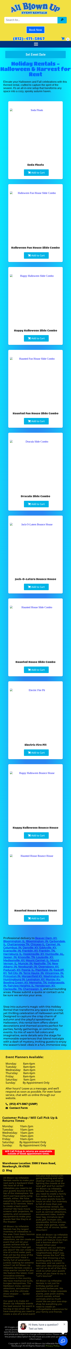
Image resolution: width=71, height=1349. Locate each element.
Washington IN (53, 976)
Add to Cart (38, 172)
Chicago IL (38, 944)
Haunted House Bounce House (35, 910)
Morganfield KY (32, 976)
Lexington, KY (35, 979)
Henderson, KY (45, 985)
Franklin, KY (30, 950)
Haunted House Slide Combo (35, 661)
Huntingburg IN (14, 979)
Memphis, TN (38, 982)
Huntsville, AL (54, 954)
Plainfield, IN (43, 969)
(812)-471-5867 (29, 38)
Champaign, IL (33, 989)
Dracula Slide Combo (35, 496)
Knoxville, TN (26, 957)
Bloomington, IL (14, 941)
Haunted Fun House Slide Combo (35, 413)
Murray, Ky (53, 979)
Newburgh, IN (27, 966)
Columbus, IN (12, 947)
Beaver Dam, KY (46, 938)
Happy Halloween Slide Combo (35, 330)
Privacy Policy (53, 1346)
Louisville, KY (44, 957)
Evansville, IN (12, 950)
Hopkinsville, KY (33, 954)
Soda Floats (35, 164)
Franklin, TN (47, 950)
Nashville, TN (42, 963)
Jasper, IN (10, 957)
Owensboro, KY (48, 966)
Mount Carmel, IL (37, 960)
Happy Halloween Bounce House (35, 827)
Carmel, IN (53, 944)
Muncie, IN (25, 963)
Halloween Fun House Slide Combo (35, 247)
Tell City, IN (15, 973)
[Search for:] (31, 20)
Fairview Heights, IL (21, 985)
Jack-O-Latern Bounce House (35, 579)
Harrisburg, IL (12, 954)
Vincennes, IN (54, 973)
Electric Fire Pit (36, 744)
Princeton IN (11, 976)
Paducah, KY (11, 969)
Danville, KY (30, 947)
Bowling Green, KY (15, 982)
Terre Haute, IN (33, 973)
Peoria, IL (27, 969)
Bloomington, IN (37, 941)
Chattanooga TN (18, 944)
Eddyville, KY (47, 947)
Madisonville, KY (13, 960)
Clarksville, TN (12, 989)
